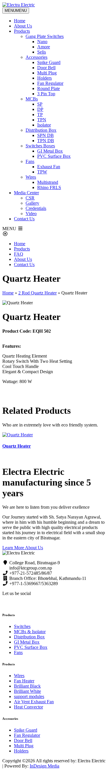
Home (19, 20)
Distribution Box (41, 130)
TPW (42, 171)
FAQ (18, 254)
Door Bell (46, 67)
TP (40, 114)
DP (40, 109)
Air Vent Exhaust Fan (34, 701)
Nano (42, 41)
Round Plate (48, 88)
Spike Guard (48, 62)
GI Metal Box (50, 151)
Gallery (32, 203)
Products (22, 31)
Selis (41, 52)
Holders (44, 78)
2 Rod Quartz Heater (37, 292)
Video (31, 213)
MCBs (32, 98)
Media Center (26, 192)
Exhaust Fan (48, 166)
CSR (30, 197)
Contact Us (24, 218)
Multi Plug (47, 72)
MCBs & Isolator (30, 631)
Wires (31, 177)
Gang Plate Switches (45, 36)
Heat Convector (28, 706)
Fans (30, 161)
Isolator (44, 124)
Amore (43, 46)
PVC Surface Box (54, 156)
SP (39, 104)
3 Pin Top (46, 93)
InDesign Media (44, 765)
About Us (23, 25)
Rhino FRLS (49, 187)
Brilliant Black (27, 686)
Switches (22, 626)
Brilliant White (27, 691)
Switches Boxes (40, 145)
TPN (41, 119)
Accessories (36, 57)
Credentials (36, 208)
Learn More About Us (22, 547)
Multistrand (47, 182)
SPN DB (45, 135)
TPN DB (45, 140)
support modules (29, 696)
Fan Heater (24, 680)
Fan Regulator (50, 83)
